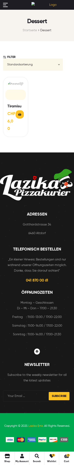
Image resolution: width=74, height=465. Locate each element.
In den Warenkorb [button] (20, 114)
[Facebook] (37, 352)
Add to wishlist (21, 84)
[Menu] (5, 5)
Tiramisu (14, 106)
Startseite (30, 30)
